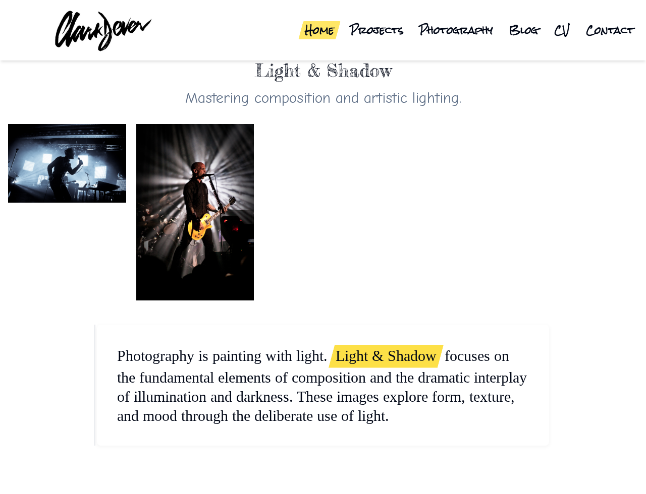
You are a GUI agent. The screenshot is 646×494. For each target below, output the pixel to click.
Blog (523, 30)
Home (319, 30)
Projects (376, 30)
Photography (456, 30)
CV (562, 30)
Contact (610, 30)
